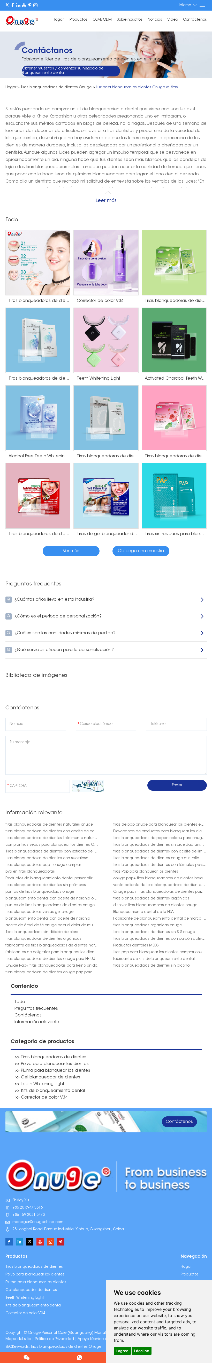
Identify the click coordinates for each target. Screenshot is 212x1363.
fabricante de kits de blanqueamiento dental (154, 959)
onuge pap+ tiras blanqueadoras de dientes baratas (160, 878)
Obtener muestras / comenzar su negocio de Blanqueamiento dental (62, 71)
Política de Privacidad (54, 1339)
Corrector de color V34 (25, 1313)
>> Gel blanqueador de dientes (47, 1077)
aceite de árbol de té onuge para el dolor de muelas (52, 925)
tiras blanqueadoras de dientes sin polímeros (45, 885)
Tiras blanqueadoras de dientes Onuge (56, 87)
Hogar (58, 20)
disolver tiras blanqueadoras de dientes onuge (155, 905)
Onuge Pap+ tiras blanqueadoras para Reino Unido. (51, 966)
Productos (78, 20)
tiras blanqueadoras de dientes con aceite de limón (160, 851)
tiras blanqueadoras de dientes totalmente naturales (53, 838)
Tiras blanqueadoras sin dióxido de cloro (41, 932)
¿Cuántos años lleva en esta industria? (50, 600)
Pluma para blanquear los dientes (35, 1282)
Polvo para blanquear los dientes (34, 1274)
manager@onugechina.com (37, 1222)
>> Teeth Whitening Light (39, 1084)
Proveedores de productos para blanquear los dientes (161, 831)
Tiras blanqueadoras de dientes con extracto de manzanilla (59, 851)
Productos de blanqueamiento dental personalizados (53, 878)
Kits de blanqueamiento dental (33, 1305)
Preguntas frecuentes (36, 1009)
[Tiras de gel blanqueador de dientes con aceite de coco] (106, 496)
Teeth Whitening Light (24, 1298)
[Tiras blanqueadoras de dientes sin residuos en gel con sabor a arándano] (174, 418)
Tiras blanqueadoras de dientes (34, 1267)
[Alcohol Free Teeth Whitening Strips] (38, 418)
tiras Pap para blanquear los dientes (145, 872)
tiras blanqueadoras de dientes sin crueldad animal (160, 845)
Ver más (71, 551)
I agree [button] (122, 1351)
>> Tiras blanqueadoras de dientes (50, 1057)
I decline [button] (141, 1351)
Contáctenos (195, 20)
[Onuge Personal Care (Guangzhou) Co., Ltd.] (22, 20)
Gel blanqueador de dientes (31, 1290)
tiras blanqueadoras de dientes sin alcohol (151, 966)
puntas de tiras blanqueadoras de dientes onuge (50, 905)
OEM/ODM (102, 20)
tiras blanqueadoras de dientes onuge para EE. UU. (50, 959)
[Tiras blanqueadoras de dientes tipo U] (38, 262)
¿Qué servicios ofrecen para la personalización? (60, 650)
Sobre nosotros (129, 20)
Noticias (155, 20)
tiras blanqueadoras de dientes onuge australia (156, 858)
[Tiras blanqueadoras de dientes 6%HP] (38, 340)
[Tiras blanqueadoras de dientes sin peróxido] (106, 418)
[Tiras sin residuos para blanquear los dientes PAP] (174, 496)
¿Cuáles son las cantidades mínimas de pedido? (61, 633)
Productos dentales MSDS (135, 945)
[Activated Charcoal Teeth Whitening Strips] (174, 340)
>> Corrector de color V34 (40, 1097)
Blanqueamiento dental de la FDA (143, 912)
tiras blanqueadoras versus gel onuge (39, 912)
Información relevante (36, 1022)
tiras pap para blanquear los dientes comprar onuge (160, 952)
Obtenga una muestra (141, 551)
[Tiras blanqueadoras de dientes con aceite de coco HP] (38, 496)
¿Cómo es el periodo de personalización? (54, 616)
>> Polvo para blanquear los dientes (51, 1064)
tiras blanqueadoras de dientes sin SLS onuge (154, 932)
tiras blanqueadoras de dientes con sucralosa (46, 858)
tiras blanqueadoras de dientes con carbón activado (161, 939)
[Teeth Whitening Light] (106, 340)
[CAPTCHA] (88, 786)
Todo (19, 1002)
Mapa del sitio (18, 1339)
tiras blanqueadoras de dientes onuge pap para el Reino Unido (62, 972)
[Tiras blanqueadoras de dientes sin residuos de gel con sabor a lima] (174, 262)
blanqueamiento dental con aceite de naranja (47, 919)
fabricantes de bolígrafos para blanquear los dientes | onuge (60, 952)
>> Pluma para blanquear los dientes (52, 1071)
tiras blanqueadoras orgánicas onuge (147, 925)
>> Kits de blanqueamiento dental (49, 1091)
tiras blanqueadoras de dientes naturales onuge (49, 825)
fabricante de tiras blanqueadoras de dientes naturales (55, 945)
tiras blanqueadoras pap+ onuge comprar (43, 865)
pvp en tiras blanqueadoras (30, 872)
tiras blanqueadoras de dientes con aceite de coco (52, 831)
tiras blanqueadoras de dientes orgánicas (151, 898)
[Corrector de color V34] (106, 262)
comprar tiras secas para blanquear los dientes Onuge (54, 845)
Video (172, 20)
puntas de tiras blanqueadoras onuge (39, 892)
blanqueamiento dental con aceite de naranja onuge (54, 898)
